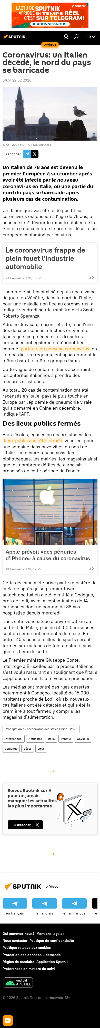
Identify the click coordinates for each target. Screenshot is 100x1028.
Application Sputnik (52, 961)
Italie (51, 739)
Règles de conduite (18, 961)
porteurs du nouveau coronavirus (55, 349)
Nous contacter (15, 940)
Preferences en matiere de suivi (29, 968)
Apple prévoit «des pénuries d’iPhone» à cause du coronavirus (48, 555)
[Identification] (66, 36)
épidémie (11, 748)
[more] (91, 277)
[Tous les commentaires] (8, 1020)
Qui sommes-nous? (18, 933)
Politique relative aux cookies (27, 947)
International (13, 739)
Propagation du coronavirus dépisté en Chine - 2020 (41, 729)
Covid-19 (83, 739)
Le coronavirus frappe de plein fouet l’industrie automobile (45, 258)
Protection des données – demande (32, 954)
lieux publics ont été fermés (33, 440)
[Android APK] (18, 983)
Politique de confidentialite (51, 940)
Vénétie (66, 739)
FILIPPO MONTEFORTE (35, 145)
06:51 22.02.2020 (17, 80)
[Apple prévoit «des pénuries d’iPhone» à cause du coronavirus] (50, 512)
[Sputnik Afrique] (15, 38)
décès (28, 748)
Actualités (35, 739)
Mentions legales (50, 933)
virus (41, 748)
